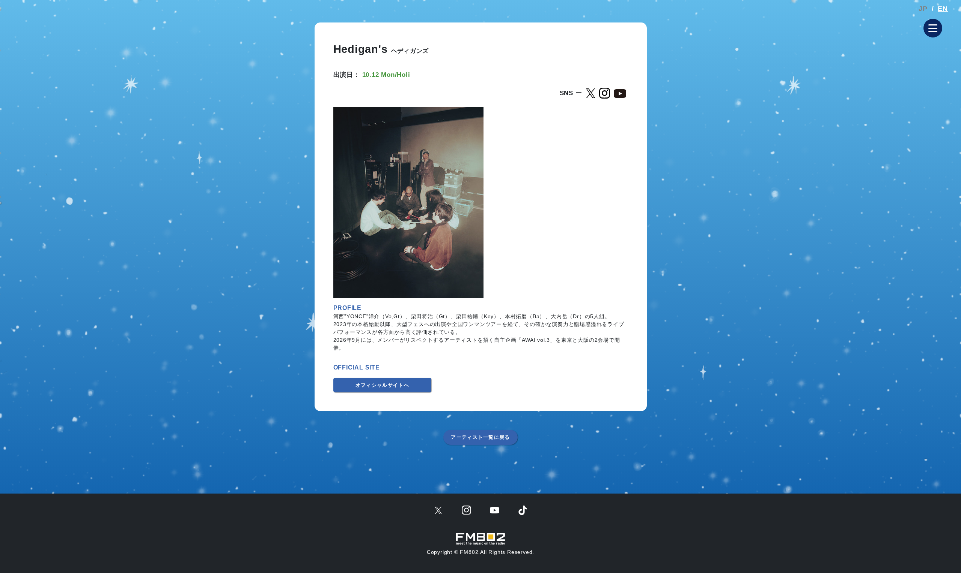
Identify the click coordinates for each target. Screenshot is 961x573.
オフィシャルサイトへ (382, 385)
